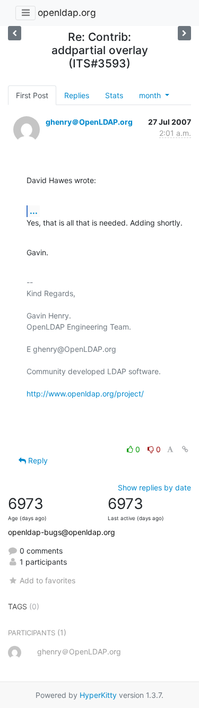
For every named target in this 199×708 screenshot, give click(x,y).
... (34, 210)
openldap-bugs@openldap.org (61, 532)
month (151, 95)
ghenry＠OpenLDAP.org (89, 121)
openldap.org (67, 12)
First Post (32, 95)
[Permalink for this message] (185, 449)
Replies (76, 95)
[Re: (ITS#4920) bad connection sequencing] (184, 33)
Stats (114, 95)
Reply (37, 460)
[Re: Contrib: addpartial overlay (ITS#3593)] (14, 33)
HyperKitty (98, 695)
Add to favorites (47, 580)
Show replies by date (154, 487)
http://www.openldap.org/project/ (85, 393)
